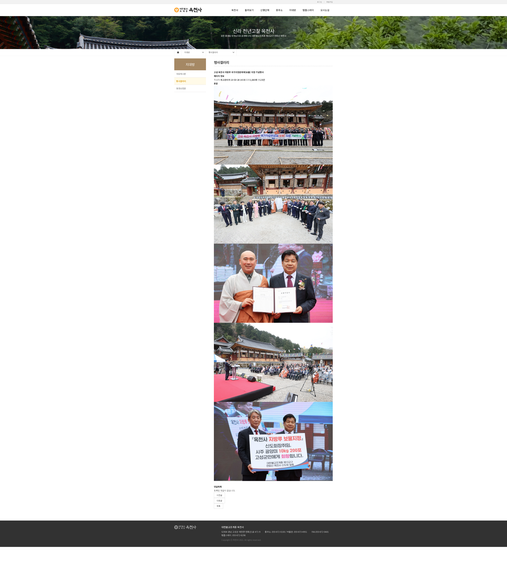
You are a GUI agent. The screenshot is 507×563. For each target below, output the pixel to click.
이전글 (219, 495)
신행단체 (264, 10)
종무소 (279, 10)
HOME (178, 52)
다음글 (219, 500)
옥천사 (234, 10)
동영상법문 (181, 88)
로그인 (319, 2)
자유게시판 (181, 73)
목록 (218, 506)
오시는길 (324, 10)
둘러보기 (249, 10)
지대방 (292, 10)
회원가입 (329, 2)
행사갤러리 (213, 52)
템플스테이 (308, 10)
